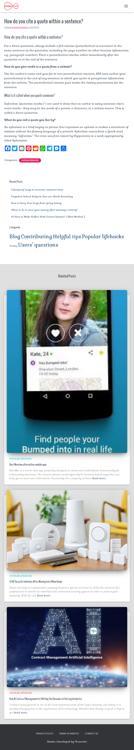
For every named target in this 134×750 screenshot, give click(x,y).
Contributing (36, 236)
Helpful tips (67, 236)
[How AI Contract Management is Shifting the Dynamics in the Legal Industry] (67, 646)
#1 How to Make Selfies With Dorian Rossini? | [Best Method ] (48, 216)
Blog (14, 236)
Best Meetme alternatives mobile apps (28, 464)
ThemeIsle (81, 741)
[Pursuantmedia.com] (12, 6)
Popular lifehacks (30, 160)
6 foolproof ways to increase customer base (37, 189)
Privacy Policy (44, 733)
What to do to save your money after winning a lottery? (44, 209)
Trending (13, 246)
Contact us (91, 733)
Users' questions (38, 245)
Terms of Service (69, 733)
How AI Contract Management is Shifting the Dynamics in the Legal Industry (45, 699)
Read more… (99, 478)
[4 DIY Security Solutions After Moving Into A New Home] (67, 529)
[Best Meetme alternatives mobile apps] (67, 371)
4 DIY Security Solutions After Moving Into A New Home (35, 581)
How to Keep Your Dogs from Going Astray (36, 203)
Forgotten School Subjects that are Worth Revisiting (42, 196)
